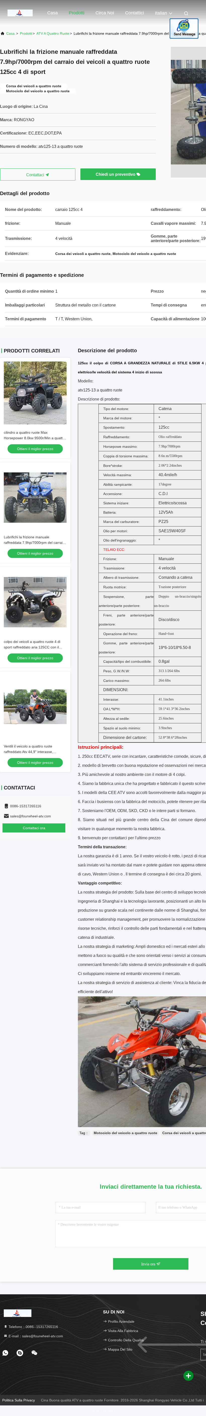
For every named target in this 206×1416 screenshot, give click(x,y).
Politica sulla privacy (18, 1400)
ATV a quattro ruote (52, 33)
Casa (52, 12)
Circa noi (104, 12)
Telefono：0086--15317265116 (33, 1327)
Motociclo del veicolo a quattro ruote (125, 1133)
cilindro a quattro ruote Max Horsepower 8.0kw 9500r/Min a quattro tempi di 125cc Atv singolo (35, 438)
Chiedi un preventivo (116, 174)
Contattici (134, 12)
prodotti (26, 33)
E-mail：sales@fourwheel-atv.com (35, 1336)
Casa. (11, 33)
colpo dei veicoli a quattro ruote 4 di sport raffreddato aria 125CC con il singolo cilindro (32, 647)
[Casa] (20, 13)
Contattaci (35, 175)
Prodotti (76, 12)
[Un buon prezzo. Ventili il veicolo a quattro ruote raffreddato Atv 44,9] (35, 706)
